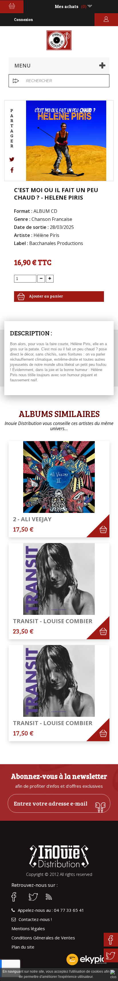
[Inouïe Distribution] (59, 40)
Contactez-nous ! (35, 919)
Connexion (23, 19)
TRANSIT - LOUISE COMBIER (53, 621)
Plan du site (22, 947)
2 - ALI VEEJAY (32, 519)
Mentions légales (28, 928)
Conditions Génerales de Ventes (43, 937)
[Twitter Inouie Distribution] (34, 897)
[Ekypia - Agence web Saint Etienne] (59, 959)
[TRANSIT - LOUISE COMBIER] (59, 579)
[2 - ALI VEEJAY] (59, 477)
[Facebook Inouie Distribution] (17, 896)
